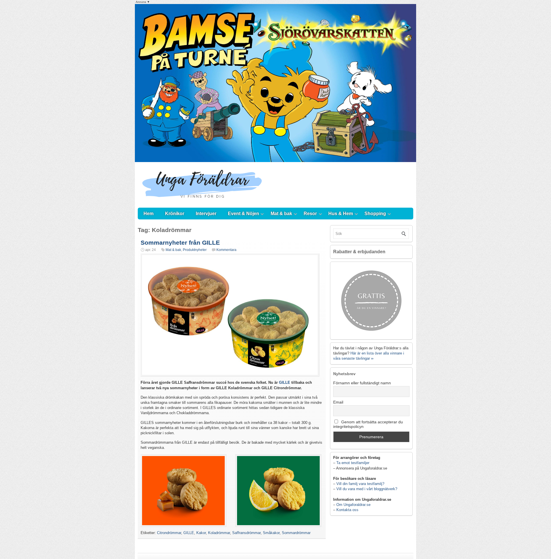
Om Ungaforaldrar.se (353, 504)
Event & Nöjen (243, 213)
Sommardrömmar (296, 533)
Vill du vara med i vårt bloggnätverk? (366, 489)
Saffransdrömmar (246, 533)
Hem (148, 213)
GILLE (284, 382)
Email (338, 402)
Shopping (375, 213)
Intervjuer (206, 213)
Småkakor (271, 533)
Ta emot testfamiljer (352, 463)
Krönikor (174, 213)
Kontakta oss (347, 510)
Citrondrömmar (169, 533)
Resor (310, 213)
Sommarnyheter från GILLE (180, 242)
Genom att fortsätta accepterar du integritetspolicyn (368, 424)
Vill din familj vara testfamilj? (360, 484)
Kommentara (226, 250)
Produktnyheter (195, 250)
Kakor (201, 533)
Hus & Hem (340, 213)
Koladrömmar (219, 533)
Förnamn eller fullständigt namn (362, 383)
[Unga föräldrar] (202, 202)
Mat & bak (281, 213)
